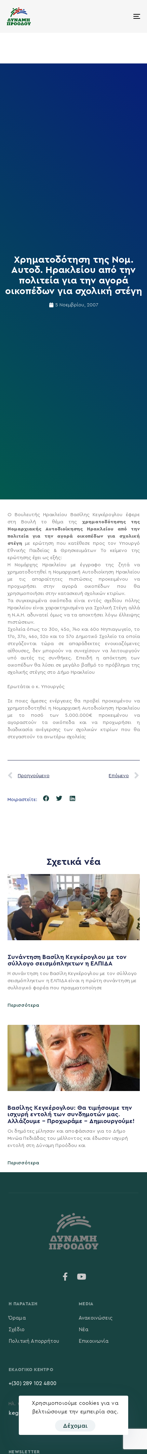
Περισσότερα (23, 1005)
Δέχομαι (75, 1426)
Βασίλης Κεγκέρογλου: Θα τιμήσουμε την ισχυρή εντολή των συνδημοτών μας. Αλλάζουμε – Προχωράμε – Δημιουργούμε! (72, 1114)
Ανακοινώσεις (95, 1318)
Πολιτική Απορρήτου (34, 1341)
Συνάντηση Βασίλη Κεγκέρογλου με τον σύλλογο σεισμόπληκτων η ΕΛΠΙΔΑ (67, 960)
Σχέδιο (17, 1329)
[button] (46, 798)
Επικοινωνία (94, 1341)
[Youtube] (82, 1277)
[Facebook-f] (65, 1277)
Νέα (84, 1329)
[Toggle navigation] (118, 16)
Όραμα (17, 1318)
